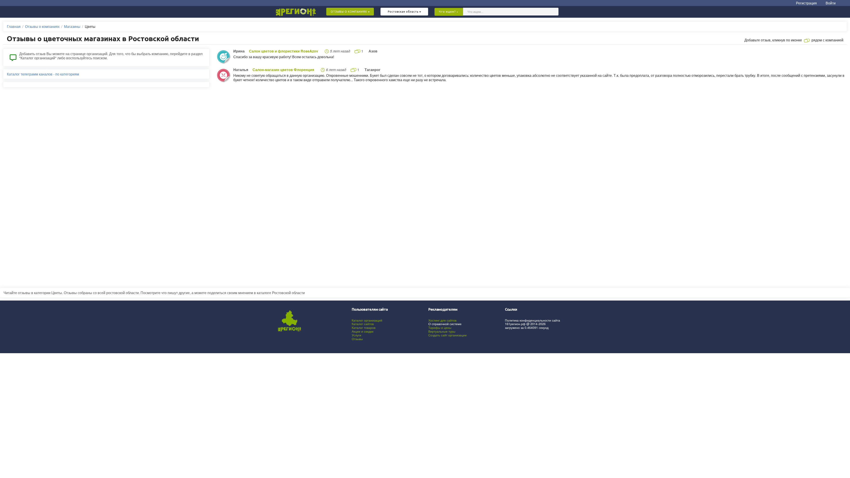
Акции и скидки (362, 331)
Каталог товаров (363, 327)
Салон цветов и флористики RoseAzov (283, 51)
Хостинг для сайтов (442, 320)
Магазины (72, 26)
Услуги (356, 335)
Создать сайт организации (447, 335)
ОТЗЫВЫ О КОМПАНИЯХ (349, 11)
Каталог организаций (367, 320)
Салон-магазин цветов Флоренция (283, 69)
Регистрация (806, 3)
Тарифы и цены (439, 327)
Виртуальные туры (441, 331)
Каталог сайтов (363, 324)
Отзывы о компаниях (42, 26)
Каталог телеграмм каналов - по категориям (43, 74)
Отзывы (357, 339)
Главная (14, 26)
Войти (831, 3)
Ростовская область (403, 11)
